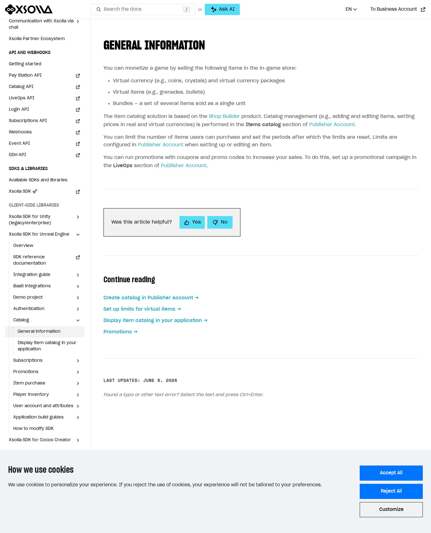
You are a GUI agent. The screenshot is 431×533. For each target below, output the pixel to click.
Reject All (391, 491)
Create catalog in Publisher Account (148, 298)
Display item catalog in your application (47, 346)
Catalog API (21, 87)
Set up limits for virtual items (139, 309)
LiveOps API (21, 98)
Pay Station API (25, 75)
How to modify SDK (33, 429)
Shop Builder (224, 116)
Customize (391, 509)
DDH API (17, 155)
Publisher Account (332, 124)
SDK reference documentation (29, 260)
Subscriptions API (28, 121)
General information (39, 332)
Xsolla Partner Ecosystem (37, 39)
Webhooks (20, 132)
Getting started (25, 64)
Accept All (391, 473)
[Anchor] (211, 44)
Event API (19, 144)
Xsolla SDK (23, 192)
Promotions (117, 332)
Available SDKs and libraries (38, 180)
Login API (19, 110)
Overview (23, 246)
